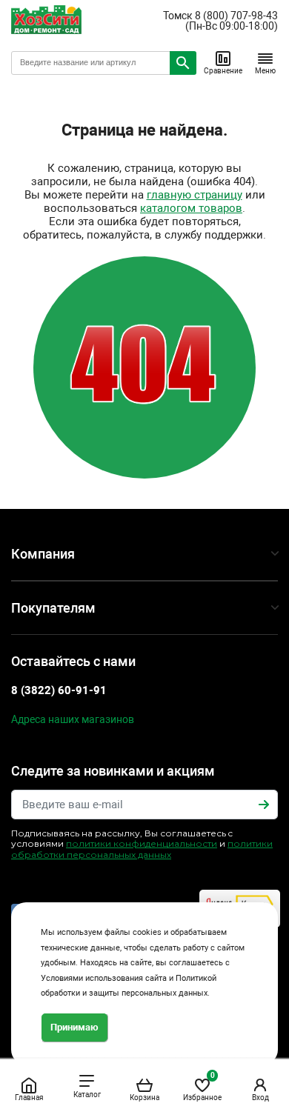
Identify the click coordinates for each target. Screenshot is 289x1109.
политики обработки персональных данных (142, 848)
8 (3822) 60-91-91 (59, 690)
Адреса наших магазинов (72, 719)
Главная (29, 1097)
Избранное (202, 1086)
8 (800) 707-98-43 (236, 15)
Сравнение (223, 71)
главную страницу (194, 195)
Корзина (144, 1097)
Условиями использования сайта (104, 978)
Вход (260, 1097)
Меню (265, 71)
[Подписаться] (264, 804)
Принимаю (74, 1027)
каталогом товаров (191, 208)
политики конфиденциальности (141, 843)
